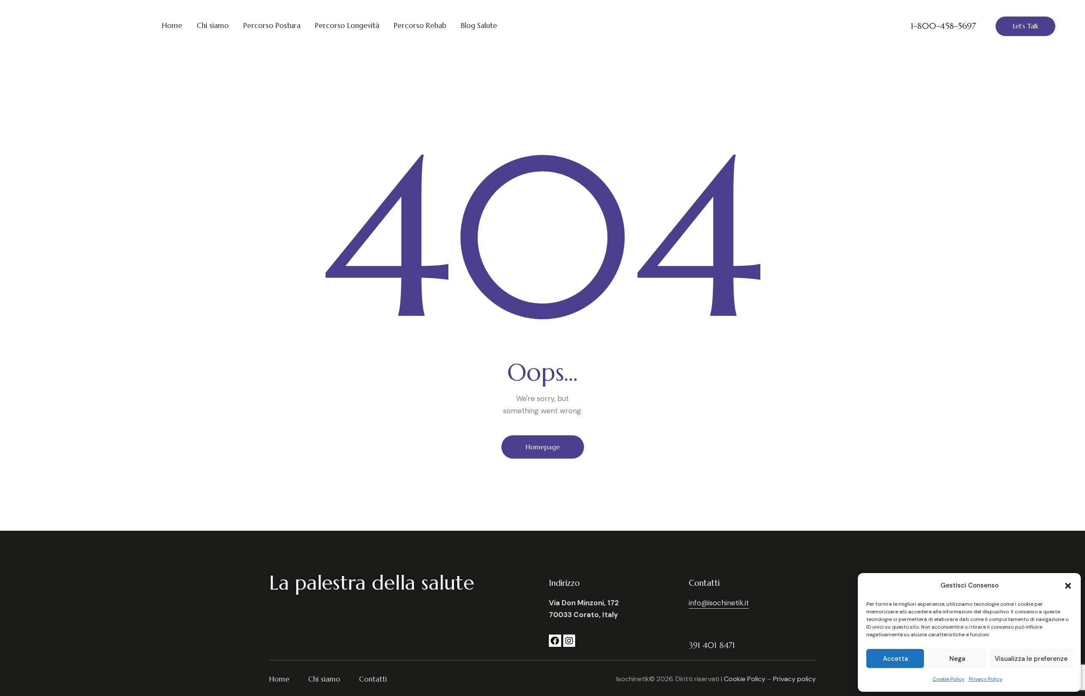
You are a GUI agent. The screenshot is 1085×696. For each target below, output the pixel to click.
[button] (1068, 586)
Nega (957, 658)
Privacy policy (794, 678)
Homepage (543, 447)
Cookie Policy (948, 679)
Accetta (895, 658)
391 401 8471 (712, 645)
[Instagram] (569, 641)
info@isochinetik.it (719, 602)
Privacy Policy (985, 679)
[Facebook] (555, 641)
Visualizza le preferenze (1031, 658)
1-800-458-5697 (943, 26)
